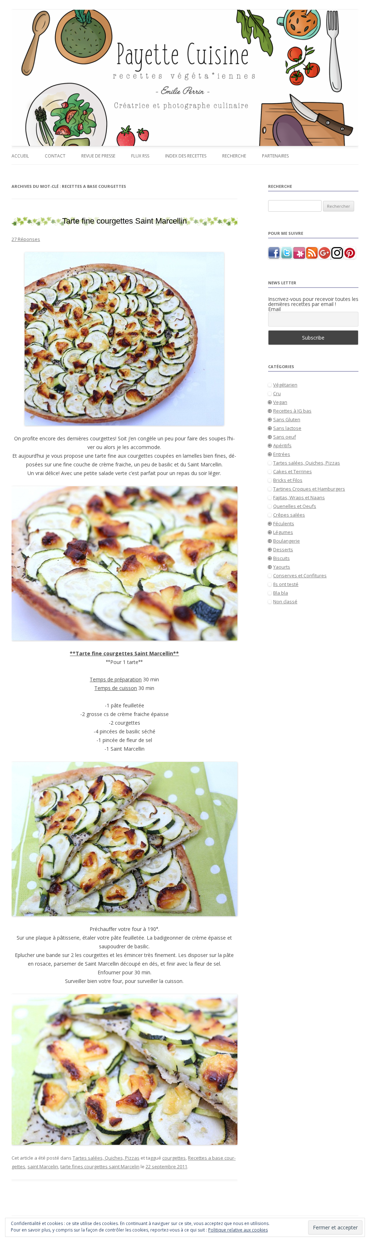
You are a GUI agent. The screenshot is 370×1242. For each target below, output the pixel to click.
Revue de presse (98, 156)
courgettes (174, 1158)
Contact (55, 156)
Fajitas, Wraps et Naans (299, 497)
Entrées (281, 454)
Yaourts (281, 567)
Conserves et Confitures (300, 575)
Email (274, 309)
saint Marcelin (42, 1166)
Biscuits (281, 558)
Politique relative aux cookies (238, 1230)
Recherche (234, 156)
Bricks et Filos (287, 480)
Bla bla (280, 593)
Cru (277, 393)
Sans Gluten (286, 419)
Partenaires (275, 156)
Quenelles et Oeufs (294, 506)
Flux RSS (140, 156)
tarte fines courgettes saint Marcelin (99, 1166)
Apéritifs (282, 445)
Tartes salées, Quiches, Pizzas (106, 1158)
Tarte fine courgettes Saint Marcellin (124, 220)
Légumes (283, 532)
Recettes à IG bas (292, 410)
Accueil (20, 156)
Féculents (283, 523)
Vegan (280, 402)
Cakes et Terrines (292, 471)
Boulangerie (286, 541)
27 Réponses (26, 239)
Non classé (285, 601)
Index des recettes (185, 156)
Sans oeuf (284, 437)
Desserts (283, 549)
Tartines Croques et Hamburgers (309, 489)
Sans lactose (287, 428)
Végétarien (285, 384)
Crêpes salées (289, 515)
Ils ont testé (285, 584)
